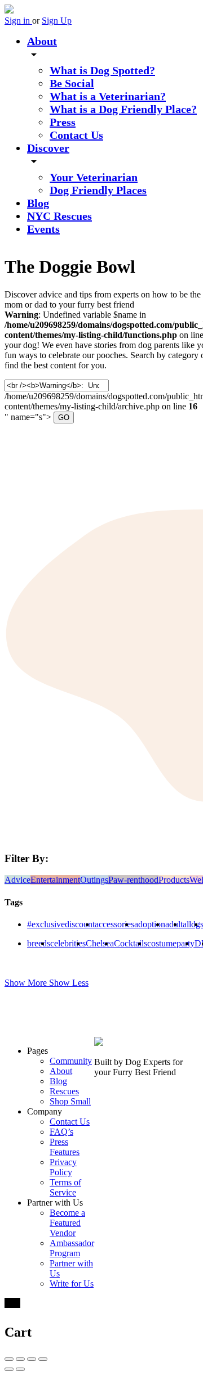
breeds (38, 943)
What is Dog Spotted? (102, 70)
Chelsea (100, 943)
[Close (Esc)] (9, 1359)
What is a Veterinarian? (108, 96)
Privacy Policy (63, 1167)
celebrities (68, 943)
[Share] (20, 1359)
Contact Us (76, 135)
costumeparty (171, 943)
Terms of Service (65, 1187)
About (42, 41)
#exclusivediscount (61, 924)
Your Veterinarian (94, 177)
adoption (149, 924)
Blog (38, 203)
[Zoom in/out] (42, 1359)
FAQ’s (61, 1131)
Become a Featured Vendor (67, 1223)
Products (173, 880)
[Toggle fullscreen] (31, 1359)
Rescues (64, 1091)
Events (43, 229)
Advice (17, 880)
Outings (94, 880)
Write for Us (72, 1283)
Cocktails (130, 943)
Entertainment (55, 880)
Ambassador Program (72, 1248)
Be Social (72, 83)
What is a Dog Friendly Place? (123, 109)
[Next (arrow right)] (20, 1369)
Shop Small (70, 1101)
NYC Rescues (59, 216)
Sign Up (57, 20)
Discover (48, 148)
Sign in (18, 20)
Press (63, 122)
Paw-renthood (133, 880)
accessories (114, 924)
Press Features (65, 1147)
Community (71, 1061)
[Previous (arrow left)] (9, 1369)
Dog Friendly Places (98, 190)
